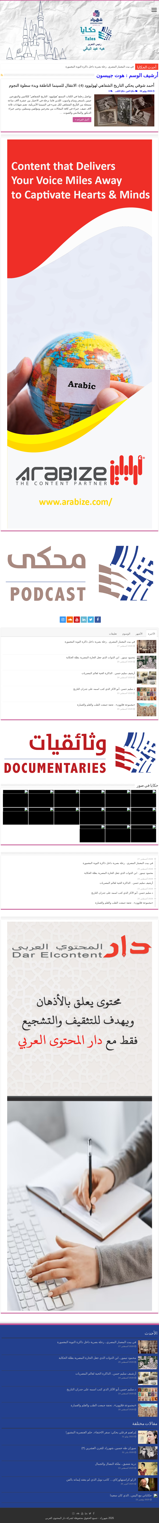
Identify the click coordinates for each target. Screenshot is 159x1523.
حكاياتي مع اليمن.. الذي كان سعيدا (131, 1495)
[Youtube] (77, 619)
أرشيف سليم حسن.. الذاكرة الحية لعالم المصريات (108, 673)
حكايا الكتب (120, 91)
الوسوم (126, 633)
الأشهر (139, 633)
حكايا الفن (130, 91)
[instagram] (63, 619)
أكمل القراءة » (82, 119)
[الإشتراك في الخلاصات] (2, 75)
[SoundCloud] (70, 619)
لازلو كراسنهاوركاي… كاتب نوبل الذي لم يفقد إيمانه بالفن (101, 1479)
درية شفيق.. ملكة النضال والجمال (115, 1463)
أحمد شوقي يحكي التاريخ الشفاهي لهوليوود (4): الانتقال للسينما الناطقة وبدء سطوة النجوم (81, 85)
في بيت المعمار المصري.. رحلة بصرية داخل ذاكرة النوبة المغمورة (100, 66)
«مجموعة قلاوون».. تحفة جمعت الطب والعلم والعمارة (106, 704)
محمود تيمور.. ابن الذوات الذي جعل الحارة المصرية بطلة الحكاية (100, 657)
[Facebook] (98, 619)
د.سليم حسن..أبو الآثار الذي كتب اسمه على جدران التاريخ (104, 688)
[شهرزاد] (79, 30)
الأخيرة (151, 633)
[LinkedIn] (84, 619)
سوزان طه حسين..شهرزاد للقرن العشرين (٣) (108, 1448)
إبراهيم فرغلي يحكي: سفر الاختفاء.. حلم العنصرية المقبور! (101, 1432)
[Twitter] (91, 619)
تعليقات (113, 633)
